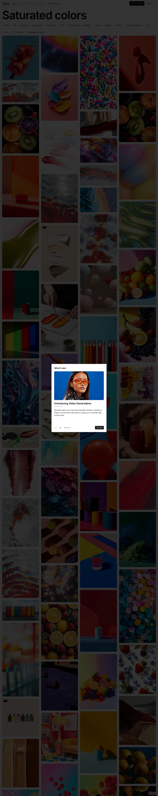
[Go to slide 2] (77, 397)
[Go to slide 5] (82, 397)
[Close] (104, 366)
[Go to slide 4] (80, 397)
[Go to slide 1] (75, 397)
